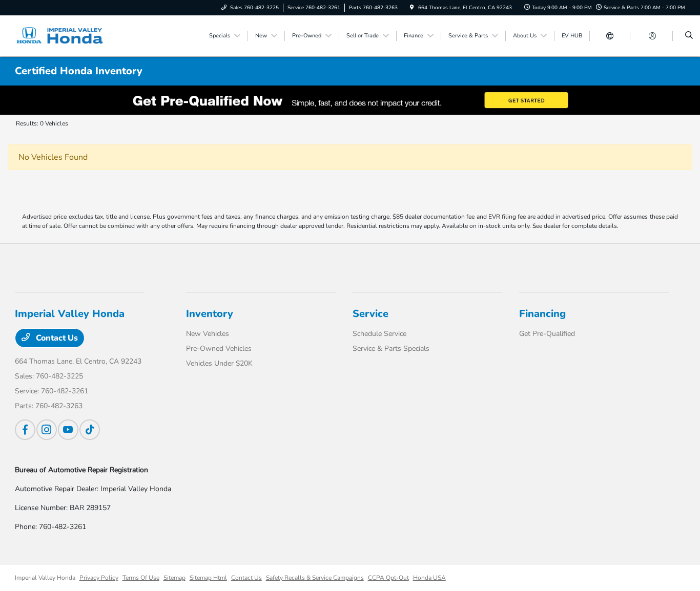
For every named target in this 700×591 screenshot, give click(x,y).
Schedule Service (379, 334)
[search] (689, 36)
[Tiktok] (89, 429)
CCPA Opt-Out (388, 578)
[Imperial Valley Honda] (61, 35)
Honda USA (429, 578)
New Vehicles (207, 334)
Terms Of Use (140, 578)
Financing (542, 314)
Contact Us (56, 338)
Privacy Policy (98, 578)
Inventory (209, 314)
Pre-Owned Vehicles (219, 348)
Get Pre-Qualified (547, 334)
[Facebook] (25, 429)
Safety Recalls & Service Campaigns (315, 578)
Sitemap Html (208, 578)
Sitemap (174, 578)
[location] (412, 7)
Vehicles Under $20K (219, 363)
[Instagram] (46, 429)
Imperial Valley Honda (45, 578)
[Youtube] (68, 429)
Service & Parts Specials (391, 348)
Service (370, 314)
